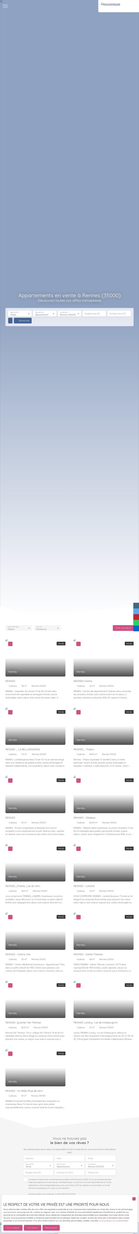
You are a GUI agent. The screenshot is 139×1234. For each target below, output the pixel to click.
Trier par (39, 627)
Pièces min (93, 1172)
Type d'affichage (13, 627)
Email (90, 1158)
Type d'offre (14, 312)
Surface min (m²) (118, 313)
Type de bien (39, 312)
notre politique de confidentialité (113, 1220)
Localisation (64, 312)
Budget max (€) (92, 313)
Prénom (29, 1158)
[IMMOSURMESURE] (118, 6)
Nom (59, 1158)
